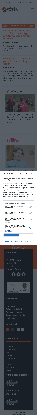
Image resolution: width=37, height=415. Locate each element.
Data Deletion (8, 241)
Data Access (18, 241)
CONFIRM (11, 235)
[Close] (33, 174)
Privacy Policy (28, 241)
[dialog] (18, 207)
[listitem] (18, 203)
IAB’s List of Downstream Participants (20, 198)
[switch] (30, 207)
